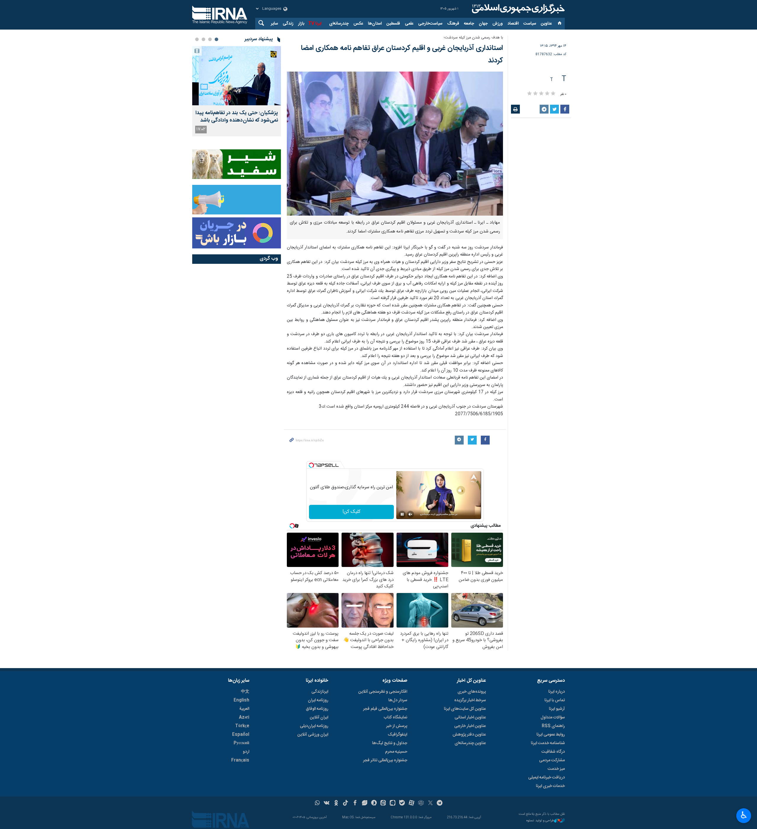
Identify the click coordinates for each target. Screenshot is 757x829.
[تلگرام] (440, 803)
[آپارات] (411, 803)
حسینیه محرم (396, 751)
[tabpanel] (236, 91)
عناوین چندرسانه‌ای (470, 743)
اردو (246, 751)
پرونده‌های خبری (471, 691)
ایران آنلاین (319, 717)
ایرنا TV (314, 23)
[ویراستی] (364, 803)
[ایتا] (383, 803)
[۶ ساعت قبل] (236, 75)
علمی (409, 23)
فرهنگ (453, 23)
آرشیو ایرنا (557, 708)
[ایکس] (430, 803)
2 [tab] (210, 39)
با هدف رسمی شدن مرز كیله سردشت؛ (473, 38)
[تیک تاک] (346, 803)
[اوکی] (336, 803)
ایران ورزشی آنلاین (312, 734)
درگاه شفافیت (553, 751)
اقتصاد (513, 23)
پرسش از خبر (396, 726)
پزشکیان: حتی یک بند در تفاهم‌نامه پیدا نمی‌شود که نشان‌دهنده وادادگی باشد (236, 117)
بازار (301, 23)
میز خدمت (556, 769)
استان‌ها (375, 23)
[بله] (402, 803)
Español (240, 734)
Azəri (244, 717)
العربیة (244, 708)
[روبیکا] (421, 803)
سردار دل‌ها (397, 700)
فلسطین (393, 23)
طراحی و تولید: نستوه (540, 820)
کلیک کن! (351, 512)
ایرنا (517, 9)
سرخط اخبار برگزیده (470, 700)
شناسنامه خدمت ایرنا (548, 743)
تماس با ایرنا (554, 700)
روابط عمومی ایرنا (550, 734)
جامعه (469, 23)
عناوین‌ (546, 23)
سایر (274, 23)
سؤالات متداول (553, 717)
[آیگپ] (393, 803)
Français (240, 760)
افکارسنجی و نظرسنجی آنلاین (382, 691)
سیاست (529, 23)
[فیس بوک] (355, 803)
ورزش (497, 23)
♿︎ (744, 815)
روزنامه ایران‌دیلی (314, 726)
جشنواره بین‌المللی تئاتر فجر (385, 760)
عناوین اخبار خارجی (470, 726)
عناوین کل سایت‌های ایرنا (465, 708)
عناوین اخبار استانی (470, 717)
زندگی (288, 23)
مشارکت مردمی (552, 760)
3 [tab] (203, 39)
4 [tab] (197, 39)
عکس (358, 23)
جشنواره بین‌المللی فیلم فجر (385, 708)
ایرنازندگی (319, 691)
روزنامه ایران (318, 700)
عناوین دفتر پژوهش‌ (469, 734)
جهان (483, 23)
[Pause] (402, 514)
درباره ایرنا (556, 691)
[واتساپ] (317, 803)
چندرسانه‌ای (339, 23)
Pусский (241, 743)
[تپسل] (311, 465)
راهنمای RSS (553, 726)
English (241, 700)
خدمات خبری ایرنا (550, 786)
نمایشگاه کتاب (395, 717)
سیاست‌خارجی (430, 23)
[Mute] (410, 514)
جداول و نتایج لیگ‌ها (389, 743)
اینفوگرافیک (397, 734)
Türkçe (242, 726)
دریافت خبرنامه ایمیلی (546, 777)
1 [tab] (216, 39)
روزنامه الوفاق (317, 708)
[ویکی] (327, 803)
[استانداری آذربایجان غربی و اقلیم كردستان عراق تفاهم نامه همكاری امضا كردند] (395, 144)
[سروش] (374, 803)
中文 (245, 691)
